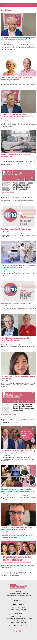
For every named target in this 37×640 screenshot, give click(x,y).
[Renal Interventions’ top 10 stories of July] (18, 216)
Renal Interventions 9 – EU (10, 193)
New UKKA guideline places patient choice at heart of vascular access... (17, 339)
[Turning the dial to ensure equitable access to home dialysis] (18, 552)
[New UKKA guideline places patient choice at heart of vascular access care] (18, 325)
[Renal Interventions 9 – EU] (18, 179)
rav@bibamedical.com (25, 595)
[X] (23, 631)
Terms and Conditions (14, 625)
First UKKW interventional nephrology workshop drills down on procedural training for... (18, 452)
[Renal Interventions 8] (18, 401)
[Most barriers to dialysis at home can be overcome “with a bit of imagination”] (18, 141)
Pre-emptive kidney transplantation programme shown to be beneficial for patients (18, 39)
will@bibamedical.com (22, 593)
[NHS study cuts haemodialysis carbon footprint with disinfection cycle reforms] (18, 252)
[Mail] (20, 631)
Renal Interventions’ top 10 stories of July (16, 229)
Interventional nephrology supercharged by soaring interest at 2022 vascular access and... (17, 490)
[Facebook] (13, 631)
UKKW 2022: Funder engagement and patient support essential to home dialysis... (17, 528)
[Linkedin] (17, 631)
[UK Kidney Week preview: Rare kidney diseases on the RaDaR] (18, 363)
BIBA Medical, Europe (18, 604)
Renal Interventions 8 (8, 415)
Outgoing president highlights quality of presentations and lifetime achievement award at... (17, 116)
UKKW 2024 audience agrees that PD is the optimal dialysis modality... (16, 79)
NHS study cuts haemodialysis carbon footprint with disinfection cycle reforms (18, 266)
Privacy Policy (24, 625)
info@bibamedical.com (20, 609)
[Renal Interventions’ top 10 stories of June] (18, 290)
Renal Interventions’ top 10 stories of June (16, 303)
